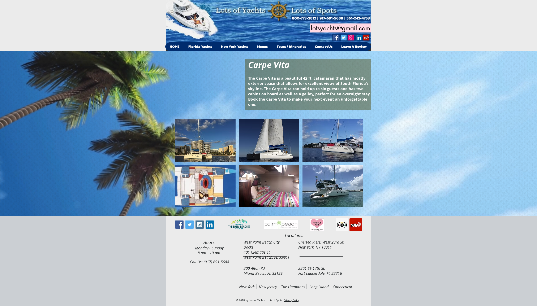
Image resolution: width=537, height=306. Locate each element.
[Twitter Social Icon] (344, 37)
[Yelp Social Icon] (366, 37)
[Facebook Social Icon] (336, 37)
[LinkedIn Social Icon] (359, 37)
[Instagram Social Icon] (351, 37)
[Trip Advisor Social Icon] (342, 224)
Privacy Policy (291, 300)
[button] (205, 140)
